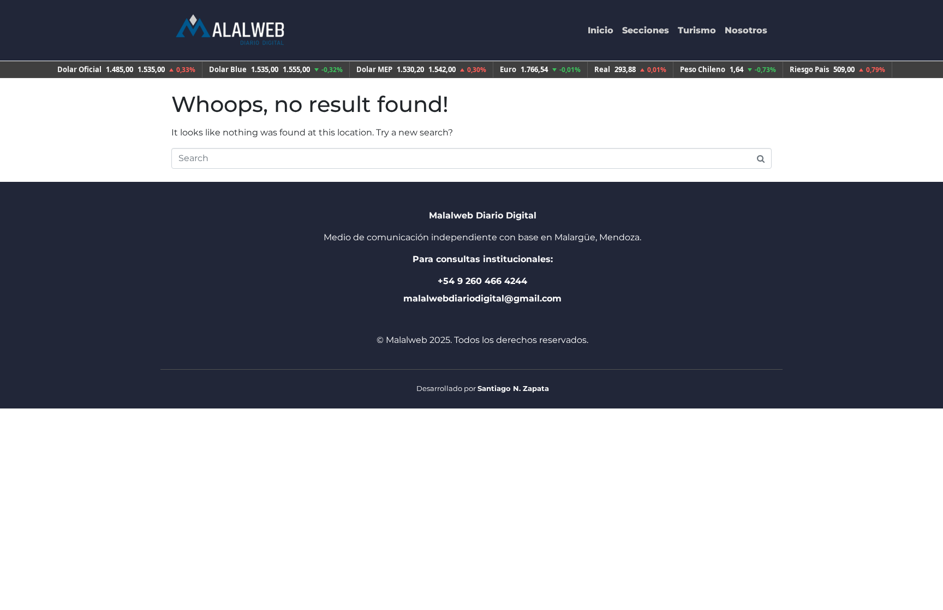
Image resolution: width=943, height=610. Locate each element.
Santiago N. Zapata (513, 388)
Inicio (600, 30)
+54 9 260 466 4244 (482, 281)
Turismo (697, 30)
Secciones (645, 30)
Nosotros (746, 30)
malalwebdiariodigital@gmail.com (482, 298)
